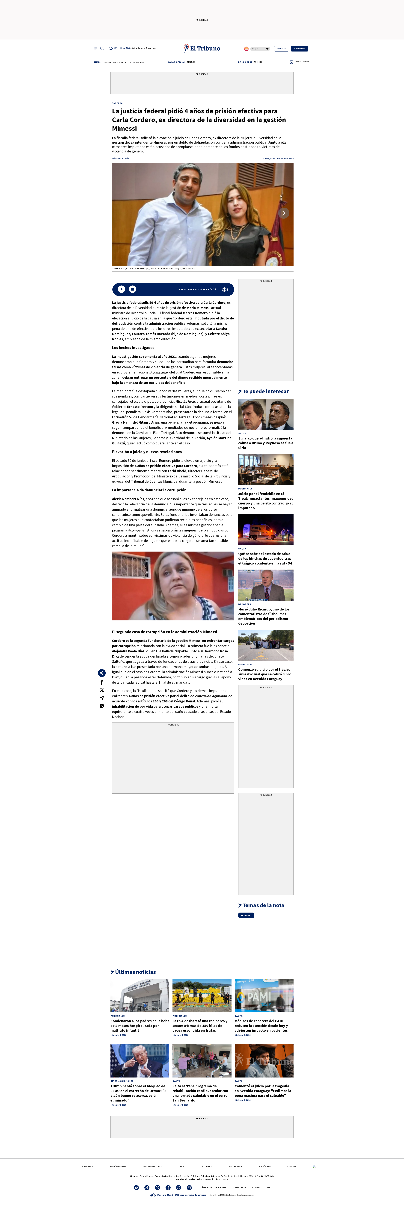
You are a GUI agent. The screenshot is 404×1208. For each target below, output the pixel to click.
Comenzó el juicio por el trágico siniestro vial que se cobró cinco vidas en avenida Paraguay (264, 674)
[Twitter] (157, 1187)
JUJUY (181, 1166)
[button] (283, 213)
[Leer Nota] (121, 289)
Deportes (244, 604)
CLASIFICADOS (235, 1166)
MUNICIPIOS (87, 1166)
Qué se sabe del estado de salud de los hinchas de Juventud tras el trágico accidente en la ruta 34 (265, 558)
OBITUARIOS (206, 1166)
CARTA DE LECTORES (152, 1166)
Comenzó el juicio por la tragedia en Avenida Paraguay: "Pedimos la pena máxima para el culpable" (263, 1091)
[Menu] (96, 48)
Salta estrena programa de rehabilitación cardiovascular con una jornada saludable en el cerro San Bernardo (200, 1093)
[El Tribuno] (202, 48)
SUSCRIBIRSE (299, 49)
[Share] (102, 673)
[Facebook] (168, 1187)
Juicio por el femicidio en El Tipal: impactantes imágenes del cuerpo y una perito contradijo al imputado (265, 500)
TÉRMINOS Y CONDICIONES (213, 1187)
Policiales (245, 488)
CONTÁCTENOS (239, 1187)
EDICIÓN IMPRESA (118, 1166)
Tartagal (118, 103)
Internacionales (122, 1081)
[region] (202, 83)
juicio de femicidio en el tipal (144, 62)
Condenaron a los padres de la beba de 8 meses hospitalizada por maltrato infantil (139, 1025)
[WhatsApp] (178, 1187)
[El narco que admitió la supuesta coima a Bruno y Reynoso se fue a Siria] (266, 414)
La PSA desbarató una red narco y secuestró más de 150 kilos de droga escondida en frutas (200, 1025)
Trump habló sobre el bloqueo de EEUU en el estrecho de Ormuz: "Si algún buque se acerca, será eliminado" (139, 1093)
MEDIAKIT (256, 1187)
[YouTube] (136, 1187)
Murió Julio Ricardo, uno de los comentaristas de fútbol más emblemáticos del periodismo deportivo (263, 616)
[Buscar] (102, 48)
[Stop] (132, 289)
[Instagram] (189, 1187)
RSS (268, 1187)
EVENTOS (291, 1166)
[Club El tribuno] (317, 1166)
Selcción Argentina (113, 62)
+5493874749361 (302, 61)
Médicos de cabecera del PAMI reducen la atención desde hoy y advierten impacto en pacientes (261, 1025)
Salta (242, 433)
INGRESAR (281, 49)
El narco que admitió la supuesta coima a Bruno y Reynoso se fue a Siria (265, 443)
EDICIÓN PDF (265, 1166)
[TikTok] (146, 1187)
